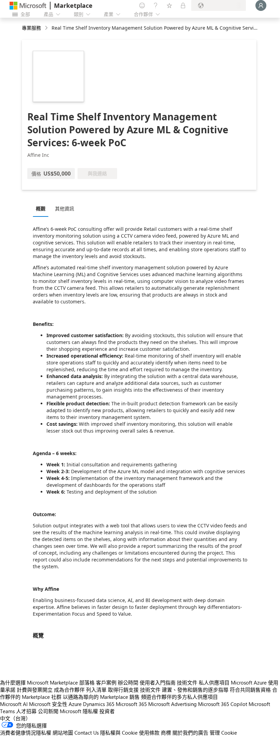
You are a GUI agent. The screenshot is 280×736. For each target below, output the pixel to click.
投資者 (107, 711)
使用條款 (149, 732)
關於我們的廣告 (190, 732)
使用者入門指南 (158, 682)
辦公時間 (128, 682)
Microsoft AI (14, 704)
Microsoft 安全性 (48, 704)
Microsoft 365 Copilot (222, 704)
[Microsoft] (28, 6)
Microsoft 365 (131, 704)
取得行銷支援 (123, 689)
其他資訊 (64, 208)
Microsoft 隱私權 (79, 711)
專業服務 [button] (31, 28)
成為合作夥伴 (69, 689)
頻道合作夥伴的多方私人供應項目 (179, 696)
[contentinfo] (47, 28)
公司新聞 (48, 711)
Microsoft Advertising (172, 704)
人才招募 (26, 711)
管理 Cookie (223, 732)
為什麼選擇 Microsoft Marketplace (39, 682)
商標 (166, 732)
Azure (75, 704)
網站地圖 (63, 732)
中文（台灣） (15, 718)
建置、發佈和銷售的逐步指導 (195, 689)
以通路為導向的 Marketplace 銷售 (101, 696)
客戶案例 (106, 682)
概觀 (40, 208)
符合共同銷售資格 (250, 689)
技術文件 (187, 682)
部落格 (87, 682)
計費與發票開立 (35, 689)
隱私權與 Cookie (119, 732)
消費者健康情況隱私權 (25, 732)
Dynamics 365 (98, 704)
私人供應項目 (214, 682)
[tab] (42, 208)
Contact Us (86, 732)
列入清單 (96, 689)
